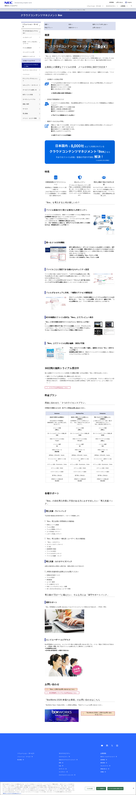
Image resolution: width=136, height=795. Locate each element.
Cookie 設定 (90, 788)
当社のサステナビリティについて (67, 759)
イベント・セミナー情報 (30, 118)
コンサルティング (27, 37)
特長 (70, 24)
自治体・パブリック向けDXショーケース (30, 42)
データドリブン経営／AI (30, 90)
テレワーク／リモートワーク (30, 70)
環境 (60, 762)
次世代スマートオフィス (29, 56)
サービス (25, 109)
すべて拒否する (101, 788)
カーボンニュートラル (29, 99)
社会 (60, 765)
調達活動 (102, 762)
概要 (46, 24)
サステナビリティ (63, 756)
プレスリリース (104, 765)
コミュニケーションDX (28, 52)
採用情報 (102, 759)
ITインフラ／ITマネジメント (30, 79)
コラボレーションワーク (61, 9)
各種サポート (72, 27)
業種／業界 (26, 104)
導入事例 (25, 113)
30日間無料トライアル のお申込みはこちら (62, 693)
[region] (68, 788)
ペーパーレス (26, 74)
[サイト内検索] (131, 6)
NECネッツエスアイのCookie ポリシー (12, 793)
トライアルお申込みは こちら (58, 387)
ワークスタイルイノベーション (46, 9)
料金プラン (48, 27)
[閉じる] (133, 788)
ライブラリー (62, 772)
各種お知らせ (103, 768)
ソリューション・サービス (32, 9)
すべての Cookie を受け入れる (115, 788)
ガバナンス (61, 768)
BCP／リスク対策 (28, 94)
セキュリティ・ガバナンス (30, 85)
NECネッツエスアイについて (107, 756)
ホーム (22, 9)
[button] (94, 6)
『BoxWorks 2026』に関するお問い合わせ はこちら (98, 713)
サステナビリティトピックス (66, 775)
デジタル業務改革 (27, 47)
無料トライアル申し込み (99, 24)
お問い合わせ (96, 27)
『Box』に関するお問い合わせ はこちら (62, 689)
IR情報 (102, 772)
